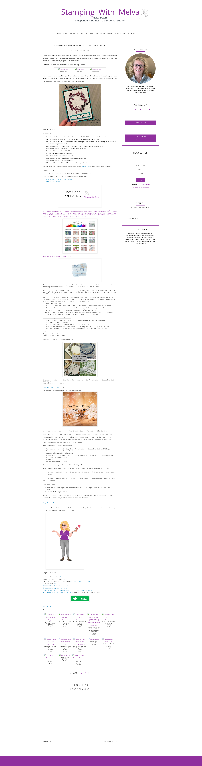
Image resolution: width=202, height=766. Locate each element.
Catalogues (90, 33)
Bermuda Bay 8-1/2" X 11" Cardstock (65, 622)
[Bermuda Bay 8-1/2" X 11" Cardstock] (65, 620)
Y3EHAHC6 (88, 210)
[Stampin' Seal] (94, 639)
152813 (94, 642)
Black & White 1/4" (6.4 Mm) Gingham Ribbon (79, 647)
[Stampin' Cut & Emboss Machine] (78, 658)
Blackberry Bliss (95, 71)
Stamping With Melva (95, 761)
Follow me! (47, 606)
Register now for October (53, 387)
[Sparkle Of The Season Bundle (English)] (50, 620)
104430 (50, 661)
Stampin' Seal (94, 641)
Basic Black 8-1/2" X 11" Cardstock (79, 622)
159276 (50, 649)
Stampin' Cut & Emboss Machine (78, 660)
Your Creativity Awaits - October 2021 (58, 592)
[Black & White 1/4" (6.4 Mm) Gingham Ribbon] (79, 644)
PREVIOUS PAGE (110, 741)
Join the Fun (100, 33)
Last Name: (140, 165)
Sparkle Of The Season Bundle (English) (51, 622)
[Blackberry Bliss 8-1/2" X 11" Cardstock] (108, 620)
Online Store (86, 167)
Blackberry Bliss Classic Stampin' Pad (65, 647)
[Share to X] (81, 673)
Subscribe (140, 137)
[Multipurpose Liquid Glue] (108, 642)
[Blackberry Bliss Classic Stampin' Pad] (65, 644)
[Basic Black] (79, 69)
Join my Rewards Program (80, 581)
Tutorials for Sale (122, 33)
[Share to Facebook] (85, 673)
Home (59, 33)
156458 (94, 633)
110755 (108, 647)
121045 (79, 625)
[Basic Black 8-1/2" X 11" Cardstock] (79, 620)
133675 (108, 625)
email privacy (146, 184)
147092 (65, 649)
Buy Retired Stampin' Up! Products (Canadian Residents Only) (67, 590)
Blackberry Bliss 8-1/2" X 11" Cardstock (108, 622)
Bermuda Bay (63, 71)
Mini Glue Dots (65, 657)
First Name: (140, 161)
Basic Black (79, 71)
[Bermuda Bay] (63, 69)
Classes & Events (69, 33)
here (62, 577)
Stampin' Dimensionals (50, 660)
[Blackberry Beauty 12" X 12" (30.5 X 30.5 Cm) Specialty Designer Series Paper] (94, 625)
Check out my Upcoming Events (55, 588)
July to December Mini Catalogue (59, 179)
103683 (64, 659)
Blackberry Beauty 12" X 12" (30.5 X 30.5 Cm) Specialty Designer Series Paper (94, 629)
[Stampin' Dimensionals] (50, 658)
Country (140, 173)
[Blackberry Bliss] (96, 69)
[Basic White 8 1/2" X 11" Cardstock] (50, 644)
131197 (65, 625)
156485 (79, 649)
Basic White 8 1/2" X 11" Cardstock (50, 647)
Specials (110, 33)
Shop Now (80, 33)
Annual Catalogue (53, 181)
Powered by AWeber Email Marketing (140, 187)
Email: (140, 169)
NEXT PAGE (48, 741)
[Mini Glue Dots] (64, 655)
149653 (78, 663)
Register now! (48, 503)
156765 (50, 625)
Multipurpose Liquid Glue (108, 644)
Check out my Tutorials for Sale (56, 586)
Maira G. (117, 761)
